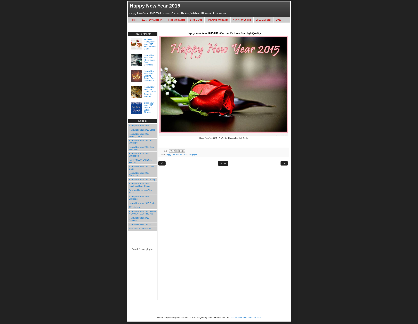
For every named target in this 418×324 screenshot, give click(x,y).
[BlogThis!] (174, 151)
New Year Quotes (242, 19)
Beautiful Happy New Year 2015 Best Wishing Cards (150, 44)
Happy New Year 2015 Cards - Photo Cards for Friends (150, 92)
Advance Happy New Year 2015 (140, 191)
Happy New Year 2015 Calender (139, 219)
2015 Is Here (134, 207)
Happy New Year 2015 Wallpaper (139, 198)
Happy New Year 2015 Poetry (142, 179)
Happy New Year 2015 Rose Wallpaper (181, 155)
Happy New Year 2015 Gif (140, 224)
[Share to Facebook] (180, 151)
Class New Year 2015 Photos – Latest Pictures (149, 108)
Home (133, 19)
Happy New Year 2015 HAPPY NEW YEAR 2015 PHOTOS (142, 212)
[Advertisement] (190, 29)
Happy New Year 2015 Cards (142, 130)
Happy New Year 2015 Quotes (142, 203)
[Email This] (170, 151)
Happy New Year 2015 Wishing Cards (139, 135)
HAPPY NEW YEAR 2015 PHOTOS (140, 161)
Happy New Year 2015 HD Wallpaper (141, 141)
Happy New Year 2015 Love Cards (141, 167)
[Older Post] (284, 163)
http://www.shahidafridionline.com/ (246, 317)
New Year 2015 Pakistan (140, 229)
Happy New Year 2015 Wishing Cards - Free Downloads (149, 76)
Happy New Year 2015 (155, 5)
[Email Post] (165, 151)
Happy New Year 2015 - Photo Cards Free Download (149, 60)
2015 (278, 19)
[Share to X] (177, 151)
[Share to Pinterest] (183, 151)
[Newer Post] (162, 163)
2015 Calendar (263, 19)
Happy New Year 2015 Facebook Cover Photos (139, 184)
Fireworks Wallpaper (217, 19)
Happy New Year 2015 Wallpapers (139, 154)
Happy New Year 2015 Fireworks (139, 174)
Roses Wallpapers (176, 19)
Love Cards (196, 19)
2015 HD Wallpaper (152, 19)
